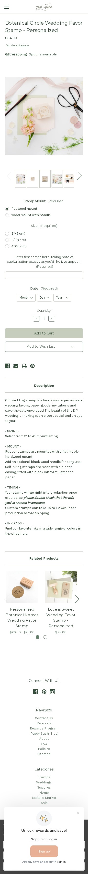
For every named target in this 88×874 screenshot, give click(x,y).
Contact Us (44, 718)
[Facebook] (7, 366)
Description (44, 385)
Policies (44, 749)
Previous (9, 175)
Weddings (44, 782)
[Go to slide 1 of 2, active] (37, 637)
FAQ (44, 744)
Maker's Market (44, 798)
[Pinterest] (32, 366)
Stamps (44, 777)
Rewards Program (44, 728)
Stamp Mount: (44, 201)
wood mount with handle (31, 215)
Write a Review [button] (17, 45)
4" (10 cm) (19, 246)
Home (44, 793)
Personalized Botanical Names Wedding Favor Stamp (22, 617)
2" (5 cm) (18, 233)
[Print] (24, 366)
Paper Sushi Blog (44, 733)
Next (79, 175)
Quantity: (44, 310)
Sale (44, 803)
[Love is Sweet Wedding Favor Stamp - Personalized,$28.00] (61, 587)
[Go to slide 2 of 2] (45, 637)
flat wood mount (24, 209)
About (44, 739)
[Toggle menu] (6, 6)
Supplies (44, 787)
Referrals (44, 723)
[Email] (15, 366)
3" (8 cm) (18, 240)
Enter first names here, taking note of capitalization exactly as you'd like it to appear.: (44, 261)
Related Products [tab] (44, 558)
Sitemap (44, 754)
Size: (44, 226)
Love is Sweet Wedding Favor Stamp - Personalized (60, 617)
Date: (44, 288)
